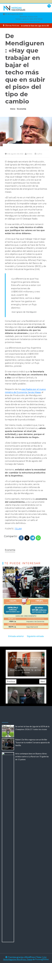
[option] (26, 664)
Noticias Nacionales (29, 667)
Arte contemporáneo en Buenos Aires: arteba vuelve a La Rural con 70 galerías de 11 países (26, 659)
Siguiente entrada (35, 636)
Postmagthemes (42, 959)
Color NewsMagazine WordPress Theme (25, 958)
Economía (10, 550)
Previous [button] (11, 681)
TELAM (18, 529)
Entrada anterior (16, 636)
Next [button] (43, 681)
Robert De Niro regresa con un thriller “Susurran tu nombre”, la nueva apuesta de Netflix (32, 742)
